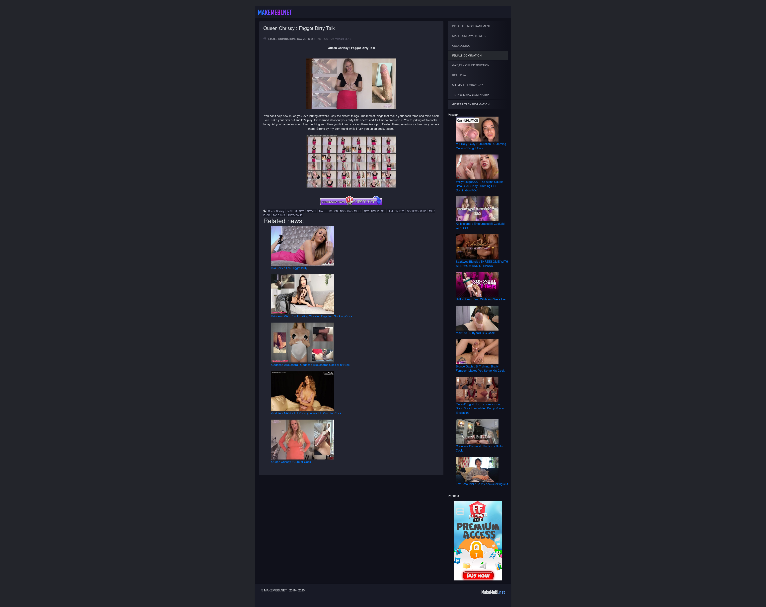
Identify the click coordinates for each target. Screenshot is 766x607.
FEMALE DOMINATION (281, 39)
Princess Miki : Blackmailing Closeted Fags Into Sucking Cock (311, 316)
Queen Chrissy (276, 211)
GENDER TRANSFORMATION (471, 104)
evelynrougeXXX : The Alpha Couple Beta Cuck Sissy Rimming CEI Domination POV (479, 185)
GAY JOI (311, 211)
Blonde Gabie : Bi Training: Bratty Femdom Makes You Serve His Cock (480, 368)
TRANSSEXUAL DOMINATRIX (470, 94)
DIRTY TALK (295, 215)
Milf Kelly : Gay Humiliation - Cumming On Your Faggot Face (481, 146)
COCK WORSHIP (416, 211)
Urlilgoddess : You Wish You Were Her (481, 299)
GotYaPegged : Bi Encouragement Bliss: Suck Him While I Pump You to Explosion (480, 408)
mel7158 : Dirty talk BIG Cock (475, 333)
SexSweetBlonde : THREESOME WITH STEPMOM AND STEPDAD (482, 263)
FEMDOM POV (396, 211)
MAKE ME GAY (295, 211)
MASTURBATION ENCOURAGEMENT (340, 211)
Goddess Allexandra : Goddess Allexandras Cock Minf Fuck (310, 364)
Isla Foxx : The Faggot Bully (289, 268)
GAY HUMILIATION (374, 211)
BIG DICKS (279, 215)
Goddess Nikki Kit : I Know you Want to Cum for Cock (306, 413)
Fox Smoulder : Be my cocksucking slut (482, 484)
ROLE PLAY (459, 75)
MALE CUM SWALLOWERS (469, 36)
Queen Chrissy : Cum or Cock (291, 461)
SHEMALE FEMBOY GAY (467, 85)
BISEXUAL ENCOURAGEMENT (471, 26)
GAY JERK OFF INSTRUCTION (315, 39)
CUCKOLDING (461, 46)
